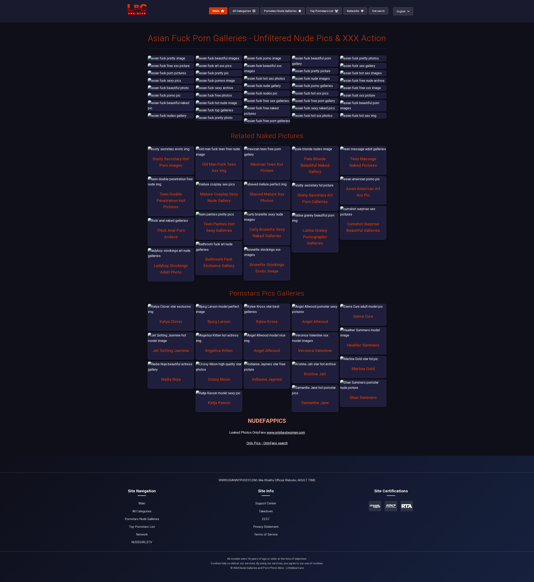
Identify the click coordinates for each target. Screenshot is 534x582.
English (401, 11)
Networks (353, 11)
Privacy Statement (265, 527)
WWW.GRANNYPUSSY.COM (238, 480)
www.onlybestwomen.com (286, 433)
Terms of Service (266, 534)
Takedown (266, 511)
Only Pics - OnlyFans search (267, 443)
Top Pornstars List (322, 11)
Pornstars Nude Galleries (280, 11)
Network (142, 534)
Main (216, 11)
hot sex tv (378, 11)
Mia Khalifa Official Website (277, 480)
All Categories (242, 11)
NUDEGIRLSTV (141, 542)
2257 (266, 519)
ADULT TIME (306, 480)
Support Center (265, 503)
